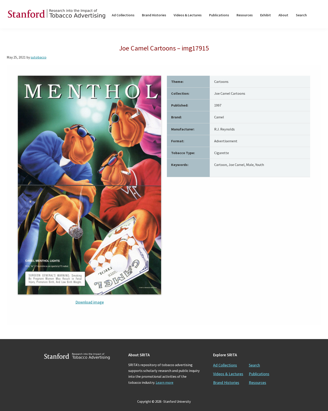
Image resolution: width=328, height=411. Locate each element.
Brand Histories (226, 382)
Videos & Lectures (228, 373)
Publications (259, 373)
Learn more (164, 382)
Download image (89, 302)
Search (254, 365)
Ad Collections (225, 365)
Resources (257, 382)
